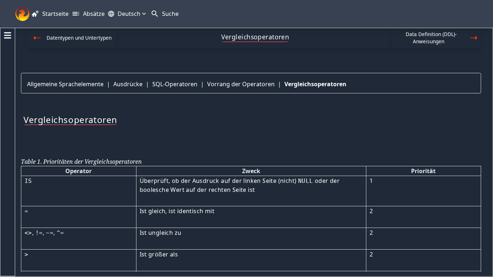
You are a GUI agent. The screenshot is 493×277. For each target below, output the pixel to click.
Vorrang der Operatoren (241, 84)
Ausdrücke (128, 84)
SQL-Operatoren (174, 84)
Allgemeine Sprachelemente (65, 84)
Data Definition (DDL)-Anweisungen (431, 38)
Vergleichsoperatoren (315, 84)
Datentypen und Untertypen (79, 37)
